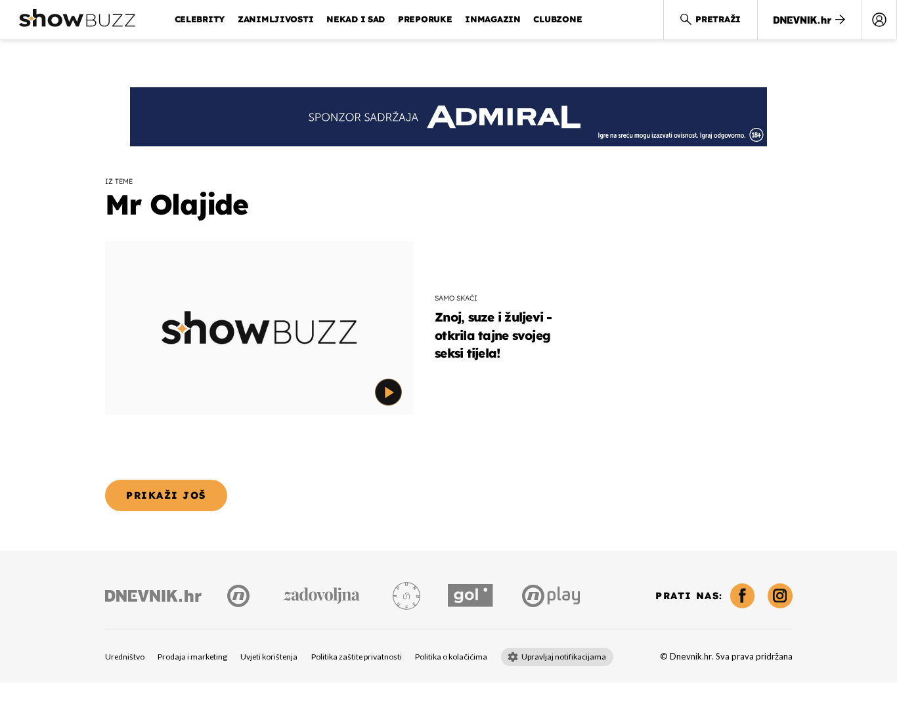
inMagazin (493, 19)
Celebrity (200, 19)
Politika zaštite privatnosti (356, 657)
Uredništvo (124, 657)
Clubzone (557, 19)
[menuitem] (879, 20)
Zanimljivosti (276, 19)
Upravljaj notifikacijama (563, 657)
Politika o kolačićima (451, 657)
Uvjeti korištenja (268, 657)
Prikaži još (166, 495)
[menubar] (879, 20)
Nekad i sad (355, 19)
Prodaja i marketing (192, 657)
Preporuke (425, 19)
